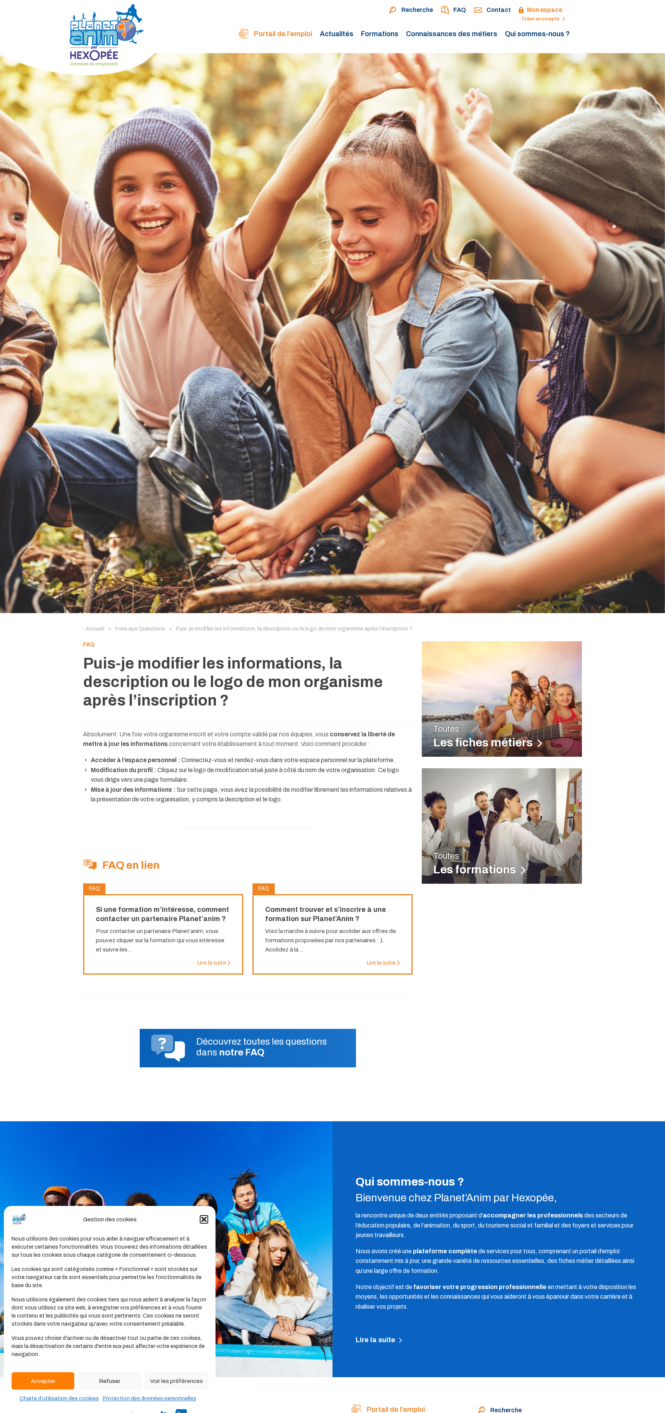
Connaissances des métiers (451, 34)
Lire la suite (376, 1340)
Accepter (43, 1381)
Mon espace (544, 10)
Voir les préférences (176, 1381)
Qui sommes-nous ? (537, 34)
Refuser (109, 1381)
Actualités (336, 34)
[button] (204, 1219)
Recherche (417, 10)
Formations (379, 34)
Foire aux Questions (140, 629)
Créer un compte (540, 19)
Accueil (95, 629)
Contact (498, 10)
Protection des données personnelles (149, 1398)
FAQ (459, 10)
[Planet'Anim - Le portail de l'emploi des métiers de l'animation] (81, 39)
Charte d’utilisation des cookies (59, 1398)
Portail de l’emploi (282, 34)
